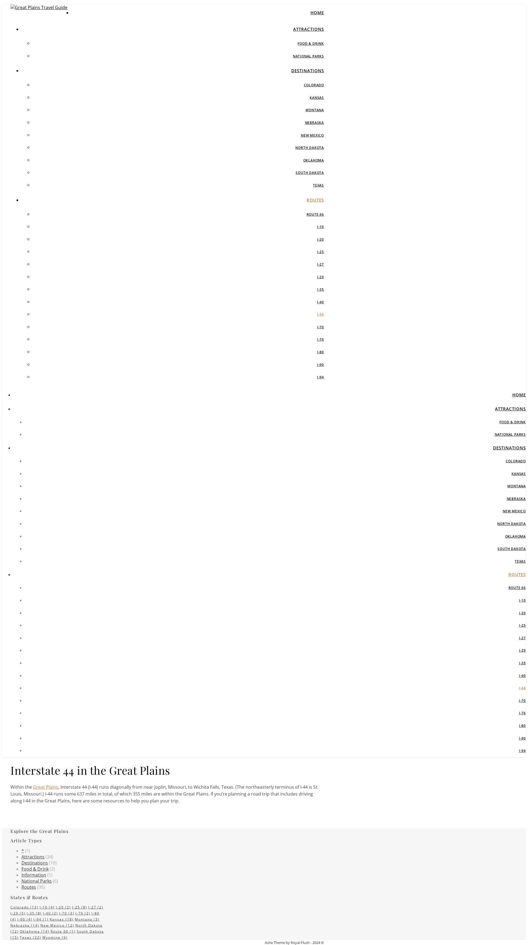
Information (33, 875)
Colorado (314, 85)
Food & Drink (311, 43)
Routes (315, 200)
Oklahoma (313, 160)
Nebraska (314, 122)
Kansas (317, 97)
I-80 (320, 352)
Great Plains (45, 787)
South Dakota (310, 172)
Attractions (308, 29)
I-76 (320, 339)
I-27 (320, 264)
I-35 (320, 289)
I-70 (320, 327)
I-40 (320, 302)
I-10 (320, 226)
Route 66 (315, 214)
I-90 (320, 364)
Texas (318, 185)
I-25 (320, 251)
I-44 (320, 314)
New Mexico (312, 135)
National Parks (308, 56)
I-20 (320, 239)
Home (317, 12)
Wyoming (55, 937)
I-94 (320, 377)
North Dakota (309, 147)
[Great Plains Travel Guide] (38, 7)
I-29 (320, 277)
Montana (315, 110)
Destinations (307, 70)
